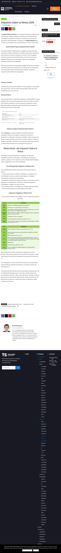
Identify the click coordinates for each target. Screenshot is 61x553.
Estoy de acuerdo (27, 550)
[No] (59, 549)
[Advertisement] (20, 77)
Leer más (36, 550)
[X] (58, 1)
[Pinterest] (10, 28)
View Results (50, 77)
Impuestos (7, 16)
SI (45, 63)
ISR (18, 306)
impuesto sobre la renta (28, 304)
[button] (47, 9)
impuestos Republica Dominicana (9, 306)
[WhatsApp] (13, 28)
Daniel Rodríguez (6, 25)
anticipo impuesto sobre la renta (15, 304)
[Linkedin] (56, 1)
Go (18, 367)
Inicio (2, 16)
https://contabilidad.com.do (18, 328)
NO (46, 65)
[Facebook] (53, 1)
